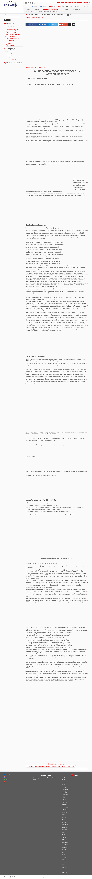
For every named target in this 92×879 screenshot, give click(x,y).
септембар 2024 (65, 794)
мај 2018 (63, 865)
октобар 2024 (64, 792)
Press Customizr (49, 877)
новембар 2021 (65, 844)
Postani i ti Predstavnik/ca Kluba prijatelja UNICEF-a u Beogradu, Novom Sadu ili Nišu (51, 766)
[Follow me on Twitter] (29, 3)
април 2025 (64, 782)
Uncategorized (10, 59)
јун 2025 (63, 779)
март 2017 (64, 869)
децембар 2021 (65, 842)
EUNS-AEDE (39, 877)
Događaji (8, 55)
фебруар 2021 (64, 859)
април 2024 (64, 799)
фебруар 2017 (64, 870)
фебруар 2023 (64, 820)
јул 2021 (63, 850)
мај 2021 (63, 854)
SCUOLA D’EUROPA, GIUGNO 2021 (35, 67)
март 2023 (64, 819)
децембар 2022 (65, 824)
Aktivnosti (37, 9)
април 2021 (64, 855)
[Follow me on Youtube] (35, 2)
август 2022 (64, 829)
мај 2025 (63, 781)
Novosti (8, 57)
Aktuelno (28, 11)
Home (27, 7)
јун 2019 (63, 864)
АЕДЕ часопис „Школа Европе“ (52, 9)
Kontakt (86, 7)
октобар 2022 (64, 827)
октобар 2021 (64, 845)
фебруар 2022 (64, 839)
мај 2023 (63, 815)
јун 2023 (63, 814)
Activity (8, 51)
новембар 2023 (65, 807)
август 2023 (64, 812)
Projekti (28, 9)
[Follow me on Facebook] (31, 3)
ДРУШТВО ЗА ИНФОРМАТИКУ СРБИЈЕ (46, 11)
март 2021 (64, 857)
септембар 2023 (65, 811)
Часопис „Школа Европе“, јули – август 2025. (13, 30)
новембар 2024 (65, 791)
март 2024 (64, 801)
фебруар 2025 (64, 786)
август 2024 (64, 796)
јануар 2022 (64, 840)
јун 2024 (63, 797)
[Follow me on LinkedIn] (37, 3)
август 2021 (64, 849)
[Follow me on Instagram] (33, 3)
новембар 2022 (65, 825)
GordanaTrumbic (42, 17)
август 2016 (64, 872)
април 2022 (64, 835)
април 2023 (64, 817)
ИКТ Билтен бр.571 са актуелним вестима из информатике (12, 38)
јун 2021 (63, 852)
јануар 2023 (64, 822)
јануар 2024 (64, 804)
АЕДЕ (66, 9)
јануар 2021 (64, 860)
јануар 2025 (64, 787)
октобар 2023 (64, 809)
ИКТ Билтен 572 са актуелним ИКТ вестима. (13, 33)
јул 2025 (63, 777)
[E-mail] (26, 3)
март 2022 (64, 837)
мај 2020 (63, 862)
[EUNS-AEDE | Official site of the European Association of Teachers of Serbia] (10, 4)
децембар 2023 (65, 806)
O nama (77, 7)
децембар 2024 (65, 789)
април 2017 (64, 867)
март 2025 (64, 784)
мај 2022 (63, 834)
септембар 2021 (65, 847)
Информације (76, 9)
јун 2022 (63, 832)
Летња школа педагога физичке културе (74, 769)
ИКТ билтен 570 (11, 45)
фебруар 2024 (64, 802)
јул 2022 (63, 830)
